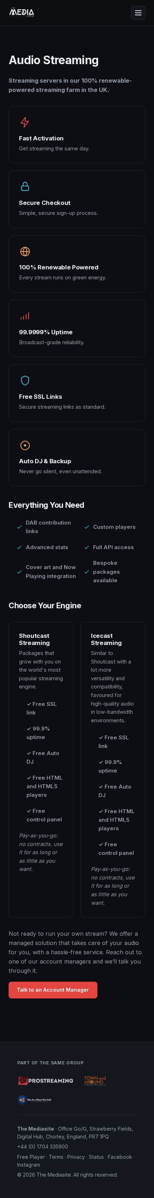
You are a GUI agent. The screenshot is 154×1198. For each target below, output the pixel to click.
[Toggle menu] (138, 13)
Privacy (76, 1157)
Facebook (120, 1157)
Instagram (28, 1165)
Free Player (31, 1157)
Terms (56, 1157)
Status (96, 1157)
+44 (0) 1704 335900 (42, 1146)
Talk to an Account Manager (53, 990)
